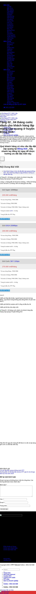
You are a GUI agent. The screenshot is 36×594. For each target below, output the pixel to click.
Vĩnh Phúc (10, 38)
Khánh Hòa (10, 47)
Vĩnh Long (10, 101)
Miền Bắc (6, 5)
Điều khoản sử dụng (9, 546)
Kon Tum (10, 68)
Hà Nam (9, 14)
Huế (8, 46)
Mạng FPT (6, 559)
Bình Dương (11, 77)
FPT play (6, 579)
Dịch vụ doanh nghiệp (10, 135)
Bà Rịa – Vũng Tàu (13, 103)
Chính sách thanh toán (10, 548)
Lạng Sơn (10, 24)
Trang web (3, 505)
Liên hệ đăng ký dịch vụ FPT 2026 (14, 104)
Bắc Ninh (10, 8)
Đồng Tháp (10, 88)
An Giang (10, 73)
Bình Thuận (10, 43)
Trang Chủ (6, 573)
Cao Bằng (10, 11)
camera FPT (7, 560)
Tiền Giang (10, 98)
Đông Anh (22, 149)
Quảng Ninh (11, 30)
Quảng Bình (10, 52)
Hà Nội (9, 6)
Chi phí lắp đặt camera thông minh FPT (12, 470)
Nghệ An (9, 49)
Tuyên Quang (11, 36)
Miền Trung (7, 41)
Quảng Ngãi (11, 58)
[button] (10, 584)
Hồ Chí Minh (11, 71)
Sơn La (9, 32)
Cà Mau (9, 82)
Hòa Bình (10, 19)
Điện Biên (10, 13)
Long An (9, 93)
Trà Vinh (9, 99)
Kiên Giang (10, 92)
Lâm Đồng (10, 85)
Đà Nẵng (10, 44)
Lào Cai (9, 22)
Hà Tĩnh (9, 51)
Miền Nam (6, 69)
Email (2, 502)
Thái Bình (10, 33)
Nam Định (10, 25)
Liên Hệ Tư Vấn (5, 219)
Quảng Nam (11, 55)
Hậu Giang (10, 90)
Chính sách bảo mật (9, 549)
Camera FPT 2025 (9, 577)
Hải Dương (10, 16)
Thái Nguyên (11, 35)
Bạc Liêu (9, 74)
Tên (1, 499)
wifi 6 (11, 210)
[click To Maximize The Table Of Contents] (2, 159)
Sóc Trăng (10, 95)
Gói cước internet (9, 574)
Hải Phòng (10, 17)
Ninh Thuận (10, 66)
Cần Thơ (10, 84)
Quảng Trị (10, 57)
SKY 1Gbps (14, 261)
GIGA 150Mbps (11, 226)
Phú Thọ (9, 28)
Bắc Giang (10, 10)
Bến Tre (9, 76)
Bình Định (10, 80)
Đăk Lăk (9, 65)
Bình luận (3, 485)
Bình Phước (11, 79)
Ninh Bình (10, 27)
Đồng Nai (10, 87)
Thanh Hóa (10, 60)
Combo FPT (7, 576)
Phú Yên (9, 54)
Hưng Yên (10, 21)
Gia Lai (9, 62)
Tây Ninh (10, 96)
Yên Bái (9, 40)
